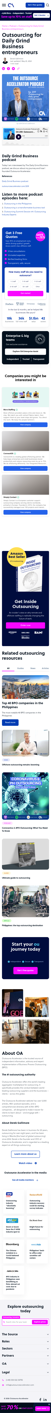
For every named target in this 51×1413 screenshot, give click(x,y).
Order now (25, 625)
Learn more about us (25, 1154)
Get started (25, 293)
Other (38, 287)
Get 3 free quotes (35, 5)
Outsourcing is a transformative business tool (24, 208)
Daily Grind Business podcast (15, 181)
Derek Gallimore (16, 59)
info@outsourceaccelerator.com (20, 1385)
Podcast (13, 26)
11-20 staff (37, 281)
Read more (10, 722)
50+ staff (25, 287)
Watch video (25, 1163)
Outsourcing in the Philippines (18, 204)
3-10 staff (25, 281)
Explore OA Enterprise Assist (25, 352)
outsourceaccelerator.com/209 (15, 186)
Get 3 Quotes (39, 15)
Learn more (41, 1409)
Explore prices (40, 1322)
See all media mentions (23, 1180)
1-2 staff (13, 281)
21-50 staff (13, 287)
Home (5, 26)
